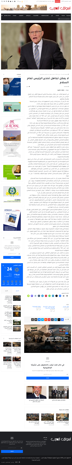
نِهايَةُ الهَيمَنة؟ (36, 307)
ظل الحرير (66, 307)
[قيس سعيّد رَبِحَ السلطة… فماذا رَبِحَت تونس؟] (17, 359)
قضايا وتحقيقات (45, 15)
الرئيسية (68, 15)
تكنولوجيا (21, 15)
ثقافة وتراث (35, 15)
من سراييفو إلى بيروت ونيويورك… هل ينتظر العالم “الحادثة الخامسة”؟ (8, 299)
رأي (52, 15)
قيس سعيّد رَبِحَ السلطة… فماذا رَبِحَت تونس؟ (17, 364)
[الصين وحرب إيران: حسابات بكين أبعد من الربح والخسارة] (7, 359)
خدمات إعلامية (7, 15)
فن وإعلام (28, 15)
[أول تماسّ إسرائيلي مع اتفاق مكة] (32, 417)
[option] (47, 339)
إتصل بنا (3, 462)
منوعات (14, 15)
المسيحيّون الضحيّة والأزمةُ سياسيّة (49, 307)
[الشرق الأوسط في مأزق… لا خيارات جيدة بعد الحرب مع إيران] (17, 344)
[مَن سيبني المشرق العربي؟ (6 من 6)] (17, 308)
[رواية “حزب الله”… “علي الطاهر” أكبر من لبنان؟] (47, 417)
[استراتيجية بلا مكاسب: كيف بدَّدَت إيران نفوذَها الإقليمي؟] (7, 344)
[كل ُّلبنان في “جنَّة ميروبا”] (17, 322)
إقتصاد (57, 15)
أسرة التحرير (8, 462)
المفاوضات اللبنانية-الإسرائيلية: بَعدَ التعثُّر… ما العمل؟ (56, 339)
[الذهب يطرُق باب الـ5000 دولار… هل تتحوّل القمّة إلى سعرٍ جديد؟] (17, 314)
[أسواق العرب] (60, 8)
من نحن (12, 462)
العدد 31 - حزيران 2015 (60, 74)
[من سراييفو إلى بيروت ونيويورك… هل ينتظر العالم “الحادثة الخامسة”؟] (17, 298)
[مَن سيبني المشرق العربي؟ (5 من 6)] (17, 328)
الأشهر (17, 290)
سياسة (63, 15)
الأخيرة (6, 290)
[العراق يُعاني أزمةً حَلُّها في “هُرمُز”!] (62, 417)
